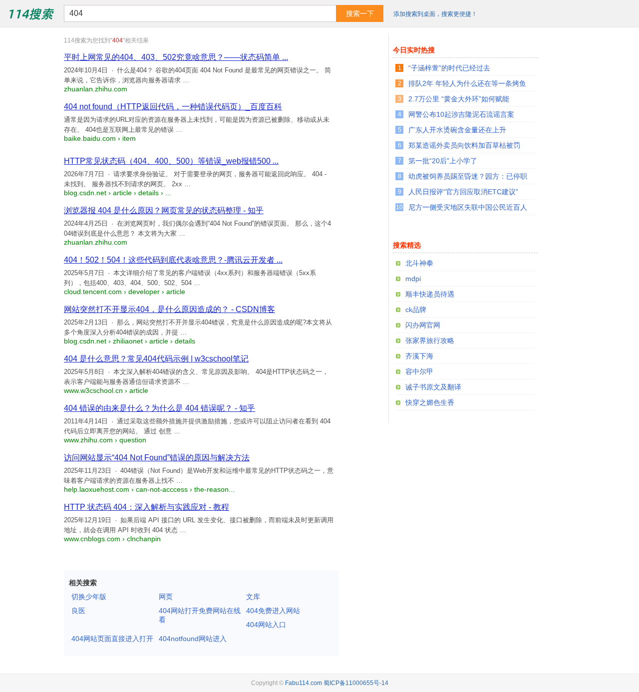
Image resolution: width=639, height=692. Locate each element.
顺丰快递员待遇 (429, 294)
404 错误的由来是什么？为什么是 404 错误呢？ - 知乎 (159, 408)
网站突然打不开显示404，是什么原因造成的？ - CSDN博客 (169, 309)
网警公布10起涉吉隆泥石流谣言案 (461, 114)
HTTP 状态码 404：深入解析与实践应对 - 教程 (146, 507)
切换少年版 (88, 597)
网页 (166, 597)
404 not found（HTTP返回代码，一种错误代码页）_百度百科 (173, 106)
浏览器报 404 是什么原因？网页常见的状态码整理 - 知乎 (164, 210)
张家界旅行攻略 (429, 341)
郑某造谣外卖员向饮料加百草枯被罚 (464, 145)
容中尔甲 (419, 371)
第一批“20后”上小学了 (442, 161)
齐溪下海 (419, 356)
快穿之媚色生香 (429, 402)
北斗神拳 (419, 263)
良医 (78, 611)
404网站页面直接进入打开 (112, 639)
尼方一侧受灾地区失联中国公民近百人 (467, 207)
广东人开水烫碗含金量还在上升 (457, 130)
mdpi (413, 279)
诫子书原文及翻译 (433, 387)
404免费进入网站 (273, 611)
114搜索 (30, 13)
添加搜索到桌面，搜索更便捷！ (435, 13)
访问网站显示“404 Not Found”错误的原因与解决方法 (157, 457)
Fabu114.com (303, 683)
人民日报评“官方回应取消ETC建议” (463, 192)
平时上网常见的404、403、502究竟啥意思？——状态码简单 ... (176, 57)
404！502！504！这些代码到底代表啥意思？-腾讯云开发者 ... (173, 260)
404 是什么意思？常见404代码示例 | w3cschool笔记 (156, 358)
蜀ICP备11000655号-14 (355, 683)
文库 (253, 597)
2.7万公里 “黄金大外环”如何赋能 (458, 99)
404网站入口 (266, 625)
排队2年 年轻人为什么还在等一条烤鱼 (467, 83)
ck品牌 (415, 310)
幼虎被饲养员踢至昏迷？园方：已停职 (467, 176)
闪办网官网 (422, 325)
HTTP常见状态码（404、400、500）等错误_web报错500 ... (171, 161)
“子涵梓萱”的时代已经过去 (449, 68)
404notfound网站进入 (193, 639)
